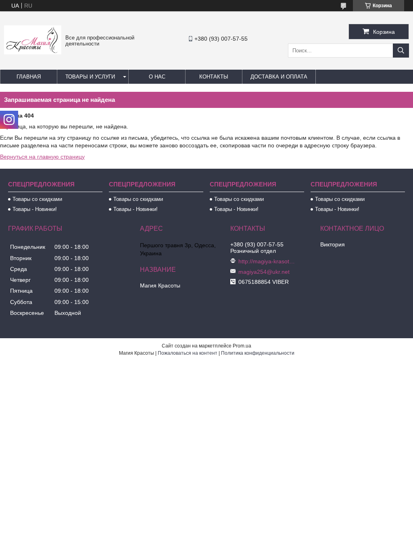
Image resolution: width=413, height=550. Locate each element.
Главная (29, 77)
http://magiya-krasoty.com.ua (266, 261)
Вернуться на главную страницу (42, 156)
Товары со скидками (37, 199)
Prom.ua (242, 346)
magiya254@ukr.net (264, 272)
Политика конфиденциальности (257, 353)
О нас (157, 77)
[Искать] (401, 50)
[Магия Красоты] (32, 52)
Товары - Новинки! (35, 209)
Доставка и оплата (278, 77)
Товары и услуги (90, 77)
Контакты (213, 77)
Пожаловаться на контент (187, 353)
